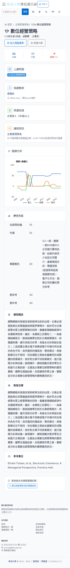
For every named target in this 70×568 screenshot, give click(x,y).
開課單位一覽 (7, 527)
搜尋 (25, 11)
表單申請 (39, 527)
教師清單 (39, 533)
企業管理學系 (22, 24)
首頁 (9, 24)
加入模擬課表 (17, 42)
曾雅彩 (10, 93)
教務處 (44, 561)
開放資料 (39, 530)
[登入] (39, 11)
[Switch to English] (46, 11)
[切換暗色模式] (59, 11)
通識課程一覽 (7, 530)
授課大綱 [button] (38, 42)
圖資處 (36, 561)
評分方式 (18, 215)
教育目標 (18, 385)
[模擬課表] (33, 11)
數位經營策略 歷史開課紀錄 (24, 486)
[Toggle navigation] (4, 4)
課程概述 (18, 314)
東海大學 (12, 561)
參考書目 (18, 456)
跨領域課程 (40, 524)
